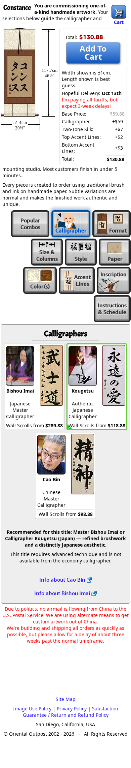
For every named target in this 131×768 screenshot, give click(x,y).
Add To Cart (93, 52)
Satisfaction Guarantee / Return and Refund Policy (70, 711)
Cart (119, 22)
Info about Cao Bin (63, 579)
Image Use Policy (32, 708)
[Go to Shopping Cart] (119, 12)
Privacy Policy (72, 708)
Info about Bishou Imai (62, 593)
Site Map (66, 699)
